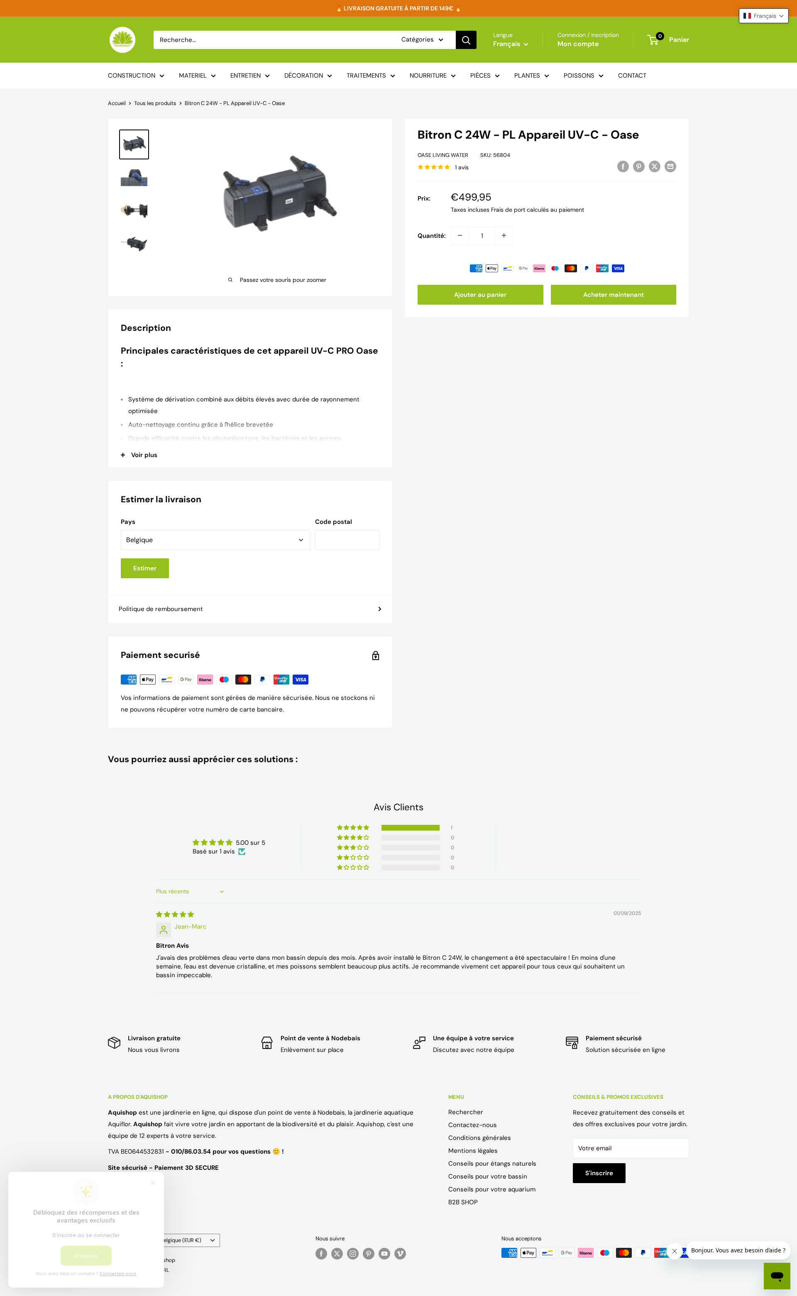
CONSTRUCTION (131, 75)
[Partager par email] (670, 166)
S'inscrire (599, 1173)
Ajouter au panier (480, 294)
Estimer (144, 568)
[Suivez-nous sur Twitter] (337, 1253)
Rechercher (465, 1112)
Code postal (333, 522)
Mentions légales (473, 1151)
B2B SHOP (463, 1202)
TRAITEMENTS (366, 75)
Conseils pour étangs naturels (492, 1163)
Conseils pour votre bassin (487, 1176)
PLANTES (527, 75)
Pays (128, 522)
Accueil (117, 103)
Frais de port (508, 209)
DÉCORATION (303, 75)
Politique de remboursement (161, 609)
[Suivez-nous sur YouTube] (384, 1253)
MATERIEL (193, 75)
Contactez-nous (472, 1125)
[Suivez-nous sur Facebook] (321, 1253)
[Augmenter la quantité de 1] (504, 235)
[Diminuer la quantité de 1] (460, 235)
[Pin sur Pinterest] (639, 166)
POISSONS (579, 75)
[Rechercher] (466, 40)
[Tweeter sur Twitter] (654, 166)
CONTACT (632, 75)
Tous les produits (155, 103)
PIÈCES (480, 75)
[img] (175, 914)
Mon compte (578, 43)
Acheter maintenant (613, 294)
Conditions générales (479, 1138)
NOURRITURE (428, 75)
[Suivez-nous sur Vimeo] (400, 1253)
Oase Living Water (443, 155)
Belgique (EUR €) (180, 1240)
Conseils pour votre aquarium (491, 1189)
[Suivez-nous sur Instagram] (353, 1253)
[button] (353, 828)
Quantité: (432, 235)
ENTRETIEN (245, 75)
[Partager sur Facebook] (623, 166)
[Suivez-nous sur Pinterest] (368, 1253)
